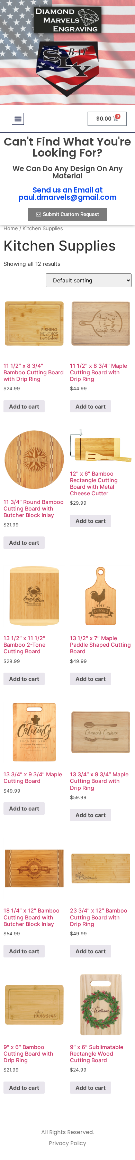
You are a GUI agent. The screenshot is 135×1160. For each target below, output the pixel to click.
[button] (18, 119)
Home (10, 228)
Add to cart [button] (24, 406)
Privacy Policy (67, 1143)
